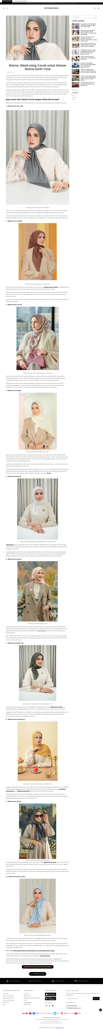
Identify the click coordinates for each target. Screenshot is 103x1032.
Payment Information (8, 995)
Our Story (26, 993)
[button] (4, 8)
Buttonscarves (7, 1)
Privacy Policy (27, 1004)
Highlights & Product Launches (32, 998)
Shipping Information (8, 998)
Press (25, 1000)
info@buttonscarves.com (74, 1008)
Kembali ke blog (38, 974)
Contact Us (6, 1002)
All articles (75, 90)
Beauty (21, 1)
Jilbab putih (10, 545)
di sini (49, 473)
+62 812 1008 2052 (72, 1005)
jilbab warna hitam (50, 862)
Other (73, 99)
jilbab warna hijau (56, 707)
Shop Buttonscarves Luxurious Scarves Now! (38, 967)
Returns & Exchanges (8, 1000)
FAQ (4, 1004)
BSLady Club (27, 995)
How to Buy (6, 993)
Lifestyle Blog (27, 1002)
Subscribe (96, 998)
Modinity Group (59, 1027)
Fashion (74, 97)
